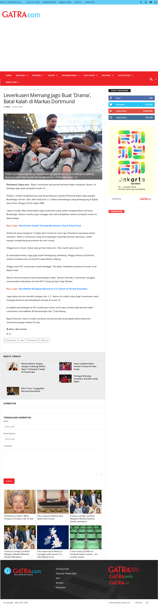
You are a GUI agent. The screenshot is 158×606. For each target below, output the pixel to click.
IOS (147, 602)
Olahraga (14, 89)
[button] (152, 79)
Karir (58, 578)
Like (151, 98)
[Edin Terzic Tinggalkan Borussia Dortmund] (13, 391)
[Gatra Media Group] (123, 569)
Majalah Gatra (65, 2)
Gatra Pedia (90, 2)
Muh (8, 107)
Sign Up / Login (33, 2)
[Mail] (156, 2)
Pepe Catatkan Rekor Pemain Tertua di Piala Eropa (85, 366)
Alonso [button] (44, 340)
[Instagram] (146, 2)
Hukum (51, 75)
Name (6, 421)
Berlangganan (49, 2)
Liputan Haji (124, 75)
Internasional (69, 75)
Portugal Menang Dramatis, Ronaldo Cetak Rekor (86, 379)
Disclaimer (61, 587)
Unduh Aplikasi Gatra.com (120, 602)
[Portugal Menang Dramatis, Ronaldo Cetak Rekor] (65, 379)
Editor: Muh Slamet (17, 329)
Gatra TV (78, 2)
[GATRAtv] (122, 582)
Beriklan (59, 583)
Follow (149, 104)
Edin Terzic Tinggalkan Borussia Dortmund (32, 389)
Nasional (20, 75)
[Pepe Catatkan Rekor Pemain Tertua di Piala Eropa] (65, 366)
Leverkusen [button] (10, 340)
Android (138, 602)
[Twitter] (151, 2)
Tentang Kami (62, 569)
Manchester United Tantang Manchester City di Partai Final (50, 225)
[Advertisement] (79, 48)
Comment (8, 446)
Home (8, 75)
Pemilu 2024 (11, 82)
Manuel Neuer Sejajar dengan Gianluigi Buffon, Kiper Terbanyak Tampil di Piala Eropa (33, 367)
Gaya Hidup (89, 75)
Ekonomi (36, 75)
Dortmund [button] (33, 340)
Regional (106, 75)
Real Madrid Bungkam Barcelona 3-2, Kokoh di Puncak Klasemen (53, 289)
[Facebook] (141, 2)
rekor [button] (22, 340)
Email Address (9, 433)
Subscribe (148, 111)
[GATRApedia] (122, 576)
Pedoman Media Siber (66, 573)
